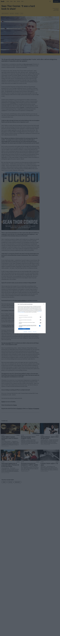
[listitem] (30, 315)
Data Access (30, 331)
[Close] (44, 304)
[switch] (40, 317)
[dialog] (30, 318)
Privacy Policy (34, 331)
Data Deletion (25, 331)
